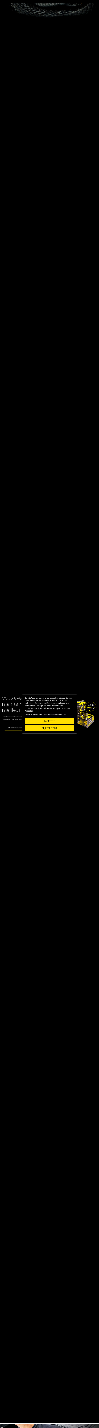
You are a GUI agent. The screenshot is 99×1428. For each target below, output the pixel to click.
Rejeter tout (49, 728)
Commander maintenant (14, 727)
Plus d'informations (33, 714)
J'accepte (49, 721)
